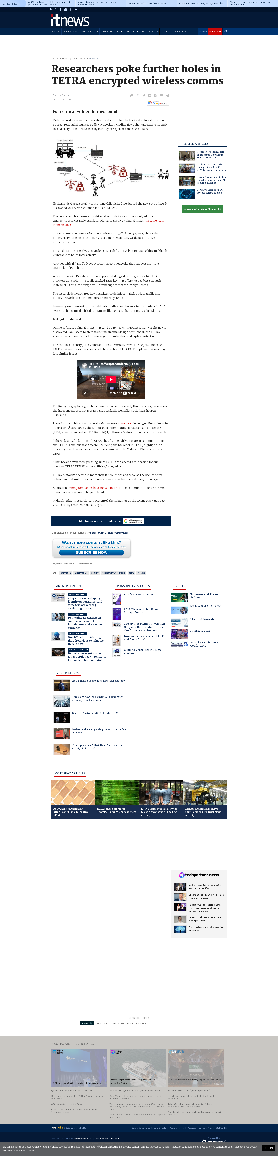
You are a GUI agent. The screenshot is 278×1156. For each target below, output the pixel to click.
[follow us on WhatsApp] (71, 9)
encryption (66, 572)
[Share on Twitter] (138, 95)
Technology (78, 59)
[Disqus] (109, 865)
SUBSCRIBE (215, 31)
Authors (173, 1128)
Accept (268, 1147)
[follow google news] (66, 9)
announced (125, 423)
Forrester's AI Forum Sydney (204, 596)
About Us (146, 1128)
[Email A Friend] (161, 95)
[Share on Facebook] (144, 95)
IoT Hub (115, 1138)
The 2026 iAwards (202, 620)
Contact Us (136, 1128)
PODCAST (166, 31)
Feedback (182, 1128)
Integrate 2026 (200, 631)
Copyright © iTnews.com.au (63, 563)
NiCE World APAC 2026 (205, 606)
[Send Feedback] (155, 95)
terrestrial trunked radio (113, 572)
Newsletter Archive (206, 1128)
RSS (225, 1128)
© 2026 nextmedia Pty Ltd (75, 1128)
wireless (141, 572)
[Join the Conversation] (132, 95)
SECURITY (87, 31)
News (65, 59)
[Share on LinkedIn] (150, 95)
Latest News (11, 3)
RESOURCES (148, 31)
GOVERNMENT (71, 31)
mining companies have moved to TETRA (95, 488)
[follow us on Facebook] (60, 9)
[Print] (167, 95)
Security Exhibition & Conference (204, 644)
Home (54, 59)
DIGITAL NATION (110, 31)
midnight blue (81, 572)
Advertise (192, 1128)
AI (97, 31)
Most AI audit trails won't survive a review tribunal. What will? (122, 1023)
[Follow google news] (157, 102)
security (95, 572)
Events (179, 586)
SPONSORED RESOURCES (133, 586)
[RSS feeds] (75, 9)
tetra (131, 572)
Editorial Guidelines (159, 1128)
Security (93, 59)
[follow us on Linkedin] (51, 9)
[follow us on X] (56, 9)
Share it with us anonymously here (109, 532)
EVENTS (179, 31)
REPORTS (130, 31)
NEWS (53, 31)
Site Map (219, 1128)
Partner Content (69, 586)
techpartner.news (83, 1138)
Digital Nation (101, 1138)
